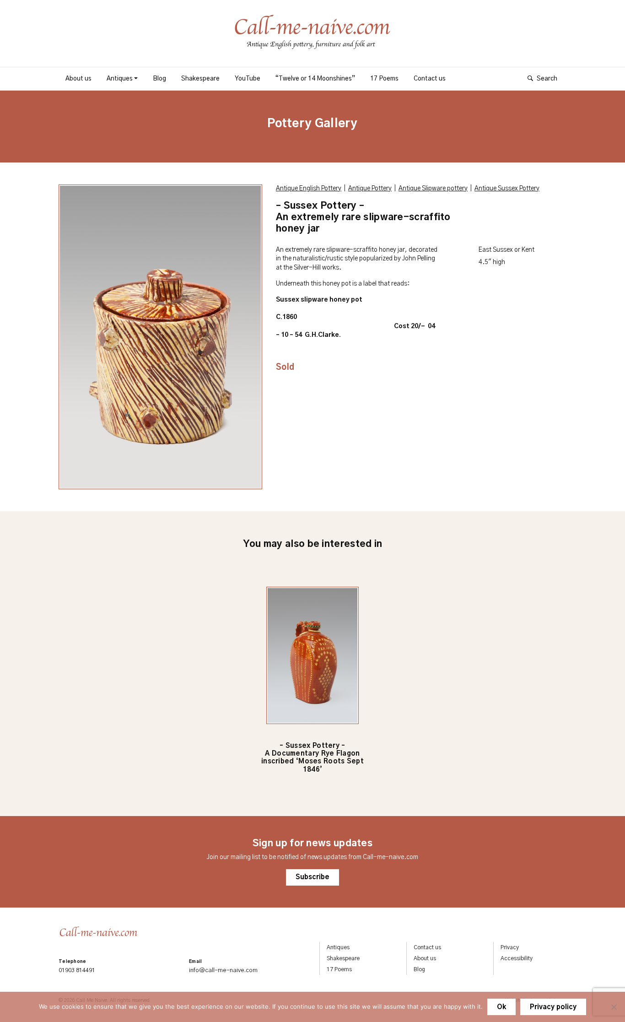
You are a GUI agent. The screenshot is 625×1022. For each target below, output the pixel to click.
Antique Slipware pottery (433, 188)
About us (78, 79)
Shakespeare (200, 79)
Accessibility (517, 958)
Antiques (120, 79)
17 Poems (384, 79)
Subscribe (312, 877)
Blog (159, 79)
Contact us (430, 79)
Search (547, 79)
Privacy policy (553, 1007)
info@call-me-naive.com (223, 970)
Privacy (510, 947)
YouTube (247, 79)
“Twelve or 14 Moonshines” (315, 79)
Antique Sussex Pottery (506, 188)
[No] (613, 1006)
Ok (501, 1007)
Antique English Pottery (308, 188)
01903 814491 (77, 970)
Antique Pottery (370, 188)
